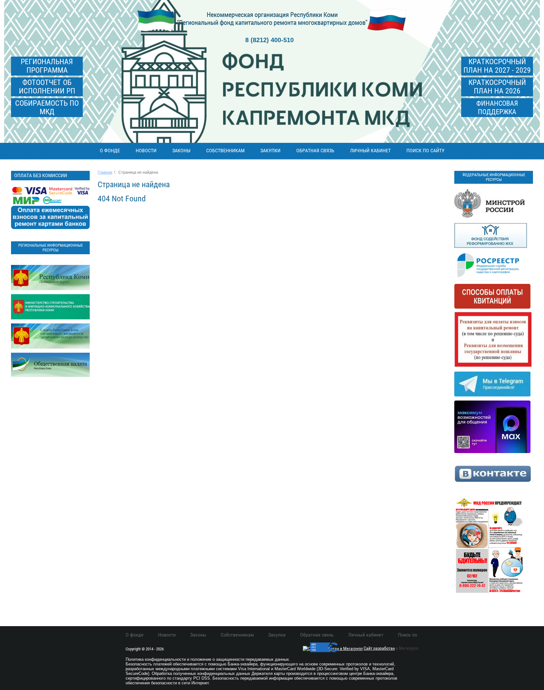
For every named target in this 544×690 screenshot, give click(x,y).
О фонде (110, 151)
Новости (146, 151)
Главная (105, 172)
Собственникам (225, 151)
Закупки (270, 151)
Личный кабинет (370, 151)
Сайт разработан (379, 648)
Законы (181, 151)
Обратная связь (315, 151)
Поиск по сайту (425, 151)
